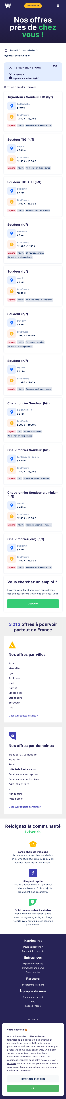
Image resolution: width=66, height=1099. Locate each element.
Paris (12, 663)
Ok (33, 1088)
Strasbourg (15, 697)
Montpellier (15, 692)
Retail (12, 764)
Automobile (16, 798)
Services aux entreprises (24, 774)
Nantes (13, 687)
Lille (11, 707)
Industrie (14, 759)
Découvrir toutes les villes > (23, 715)
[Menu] (58, 6)
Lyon (11, 673)
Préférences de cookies (33, 1078)
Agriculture (15, 793)
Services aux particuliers (24, 779)
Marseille (14, 668)
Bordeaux (14, 702)
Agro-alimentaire (19, 783)
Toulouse (14, 678)
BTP (11, 788)
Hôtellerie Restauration (23, 769)
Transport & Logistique (23, 754)
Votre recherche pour (25, 67)
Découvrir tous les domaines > (25, 806)
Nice (11, 683)
